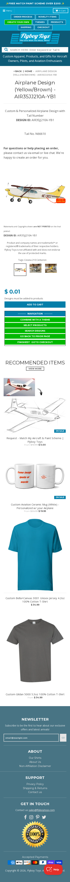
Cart (62, 10)
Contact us (35, 792)
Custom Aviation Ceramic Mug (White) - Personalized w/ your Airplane (35, 506)
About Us (35, 762)
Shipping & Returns (35, 788)
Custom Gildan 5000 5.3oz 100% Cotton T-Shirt (35, 694)
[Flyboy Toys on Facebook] (25, 817)
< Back (17, 71)
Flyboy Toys (34, 870)
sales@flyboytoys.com (42, 810)
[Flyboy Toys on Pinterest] (37, 817)
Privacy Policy (35, 784)
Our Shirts (35, 757)
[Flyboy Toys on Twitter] (44, 817)
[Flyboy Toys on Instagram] (31, 817)
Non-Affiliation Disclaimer (35, 766)
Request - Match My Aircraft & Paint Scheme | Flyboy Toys (35, 439)
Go (63, 737)
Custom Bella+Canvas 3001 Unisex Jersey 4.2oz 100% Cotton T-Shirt (35, 599)
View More (35, 368)
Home (28, 71)
